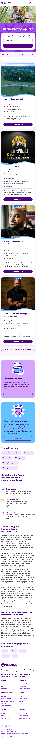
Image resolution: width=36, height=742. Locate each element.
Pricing (3, 716)
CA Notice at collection (8, 731)
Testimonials (5, 718)
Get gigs (4, 713)
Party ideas (23, 686)
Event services (24, 713)
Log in (21, 701)
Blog (2, 686)
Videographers (20, 458)
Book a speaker (6, 699)
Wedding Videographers (9, 468)
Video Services (7, 458)
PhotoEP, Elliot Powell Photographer (17, 314)
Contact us (23, 699)
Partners (4, 689)
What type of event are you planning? (16, 36)
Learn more (18, 438)
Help (20, 696)
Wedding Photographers (10, 463)
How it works (23, 684)
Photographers (28, 453)
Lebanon (13, 651)
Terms (3, 729)
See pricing (18, 394)
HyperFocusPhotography (13, 241)
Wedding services (25, 718)
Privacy (9, 729)
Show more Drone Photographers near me (18, 349)
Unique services (24, 716)
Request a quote (24, 689)
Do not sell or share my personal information (15, 733)
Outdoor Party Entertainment (11, 453)
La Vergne (23, 651)
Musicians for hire (7, 701)
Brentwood (5, 656)
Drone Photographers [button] (18, 29)
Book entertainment (8, 696)
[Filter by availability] (20, 58)
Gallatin (4, 651)
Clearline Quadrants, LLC (13, 99)
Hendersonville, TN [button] (19, 26)
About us (4, 684)
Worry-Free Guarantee (21, 429)
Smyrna (15, 656)
